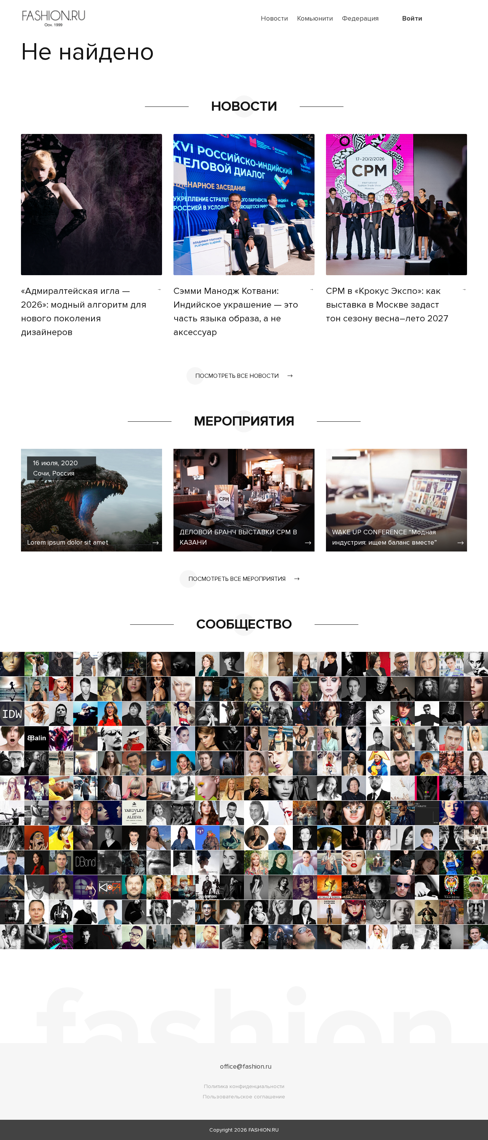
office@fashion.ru (245, 1066)
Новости (274, 18)
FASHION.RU (264, 1130)
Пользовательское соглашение (244, 1096)
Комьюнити (315, 18)
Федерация (360, 18)
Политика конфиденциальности (244, 1086)
